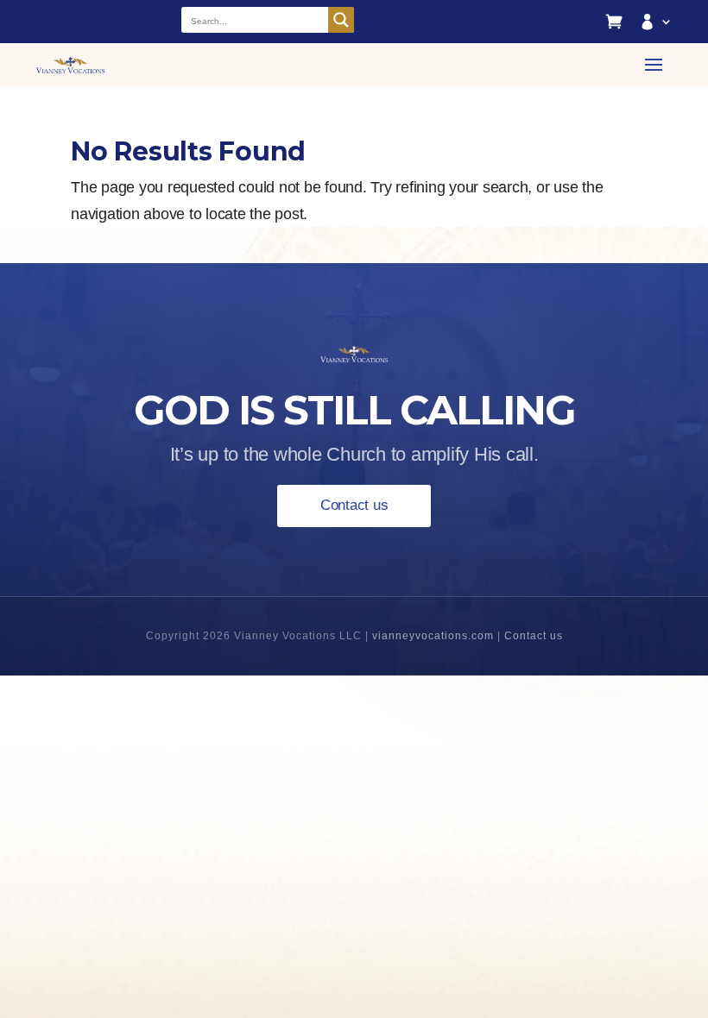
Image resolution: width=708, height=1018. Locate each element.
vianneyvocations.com (433, 636)
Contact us (354, 505)
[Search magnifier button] (341, 20)
